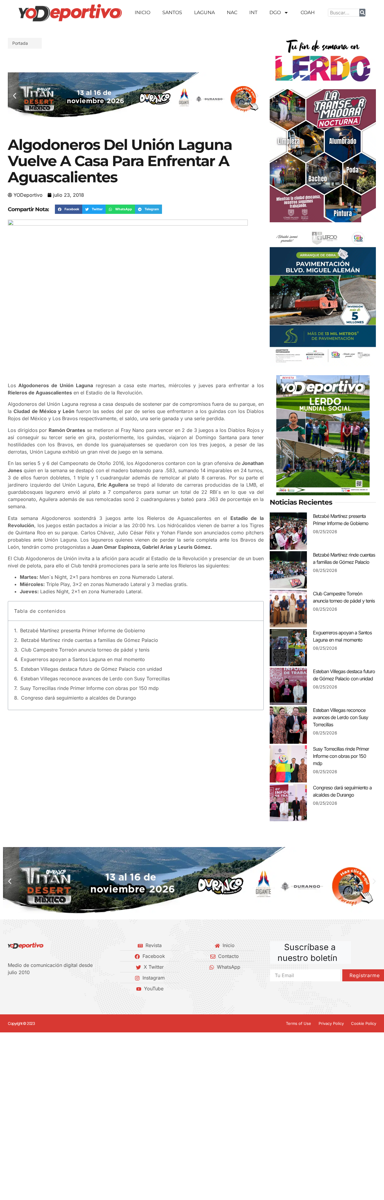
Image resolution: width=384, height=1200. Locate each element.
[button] (14, 95)
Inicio (142, 12)
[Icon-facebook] (10, 988)
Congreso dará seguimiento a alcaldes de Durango (78, 698)
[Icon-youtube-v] (40, 988)
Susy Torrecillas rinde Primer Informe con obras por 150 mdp (89, 688)
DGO (275, 12)
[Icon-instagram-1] (30, 988)
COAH (308, 12)
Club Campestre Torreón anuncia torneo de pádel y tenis (85, 650)
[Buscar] (362, 13)
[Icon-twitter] (20, 988)
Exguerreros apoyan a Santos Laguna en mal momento (83, 659)
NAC (232, 12)
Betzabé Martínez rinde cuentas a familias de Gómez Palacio (89, 640)
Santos (172, 12)
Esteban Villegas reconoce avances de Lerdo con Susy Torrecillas (95, 679)
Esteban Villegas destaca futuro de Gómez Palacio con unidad (91, 669)
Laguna (204, 12)
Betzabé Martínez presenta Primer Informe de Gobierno (82, 630)
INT (253, 12)
